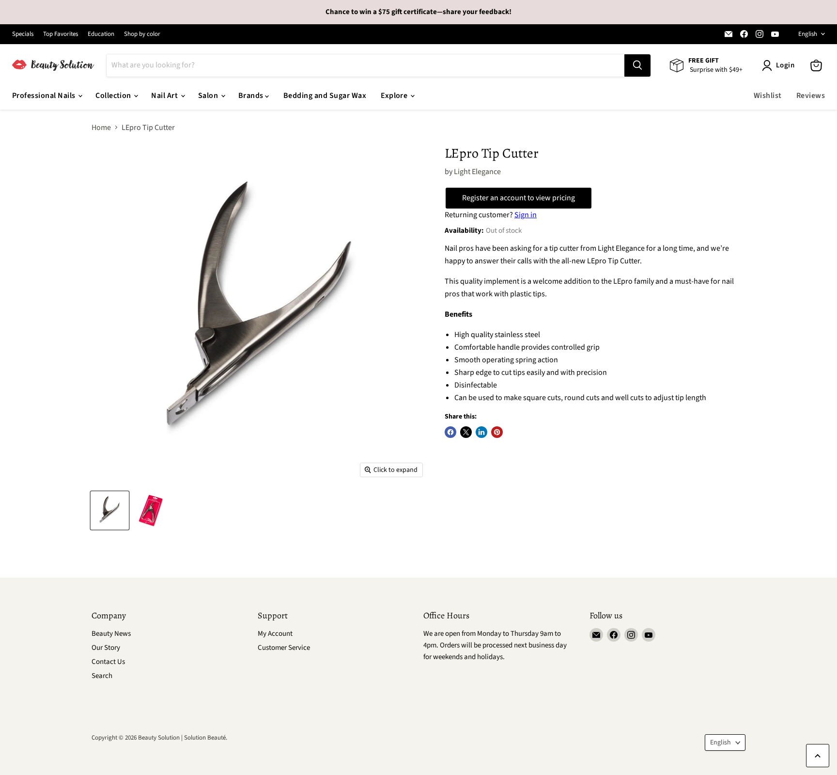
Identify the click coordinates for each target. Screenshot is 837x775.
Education (101, 34)
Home (101, 127)
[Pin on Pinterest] (497, 432)
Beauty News (111, 634)
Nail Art (165, 95)
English (807, 34)
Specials (22, 34)
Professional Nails (44, 95)
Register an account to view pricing (518, 198)
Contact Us (108, 662)
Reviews (810, 95)
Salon (209, 95)
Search (102, 676)
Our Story (106, 648)
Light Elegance (477, 171)
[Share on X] (466, 432)
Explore (395, 95)
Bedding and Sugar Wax (324, 95)
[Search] (637, 65)
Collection (114, 95)
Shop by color (142, 34)
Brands (251, 95)
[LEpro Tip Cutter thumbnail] (110, 510)
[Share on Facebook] (450, 432)
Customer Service (284, 648)
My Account (275, 634)
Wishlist (768, 95)
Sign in (525, 215)
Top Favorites (60, 34)
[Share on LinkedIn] (481, 432)
